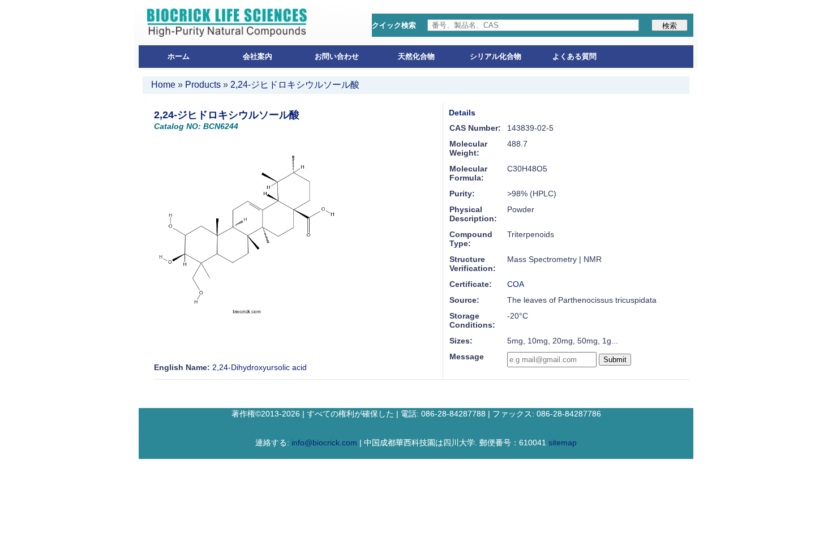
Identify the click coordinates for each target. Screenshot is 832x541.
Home (163, 84)
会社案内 (257, 56)
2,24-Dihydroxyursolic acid (259, 367)
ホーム (179, 56)
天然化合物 (416, 56)
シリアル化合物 (495, 56)
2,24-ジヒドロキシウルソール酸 (294, 84)
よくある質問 (574, 56)
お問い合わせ (337, 56)
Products (203, 84)
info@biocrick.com (324, 442)
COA (515, 284)
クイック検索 (394, 25)
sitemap (562, 442)
